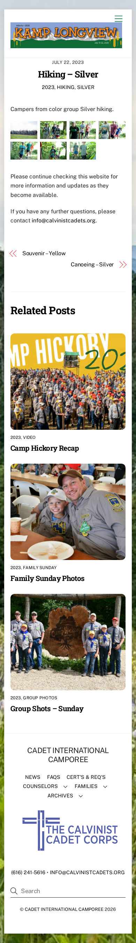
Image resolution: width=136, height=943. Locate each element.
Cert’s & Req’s (86, 777)
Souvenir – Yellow (44, 253)
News (32, 777)
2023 (48, 87)
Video (29, 437)
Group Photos (40, 697)
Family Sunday (39, 567)
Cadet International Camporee (64, 909)
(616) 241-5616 (28, 872)
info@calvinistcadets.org (64, 220)
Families (86, 786)
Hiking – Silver (68, 74)
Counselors (40, 786)
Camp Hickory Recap (44, 448)
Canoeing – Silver (92, 264)
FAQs (53, 777)
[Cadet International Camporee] (66, 45)
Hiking (66, 87)
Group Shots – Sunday (47, 708)
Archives (60, 795)
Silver (86, 87)
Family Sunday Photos (47, 578)
